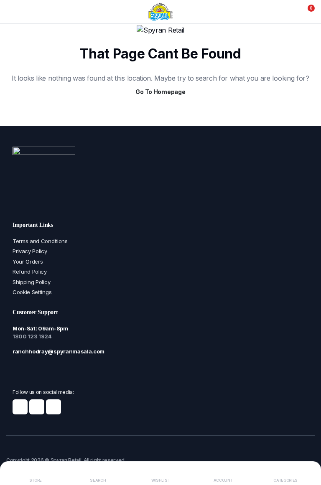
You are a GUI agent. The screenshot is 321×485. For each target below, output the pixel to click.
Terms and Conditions (40, 241)
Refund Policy (30, 271)
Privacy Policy (30, 251)
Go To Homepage (160, 91)
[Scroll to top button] (307, 447)
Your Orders (28, 261)
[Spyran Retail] (160, 11)
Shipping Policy (31, 282)
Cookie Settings (32, 292)
